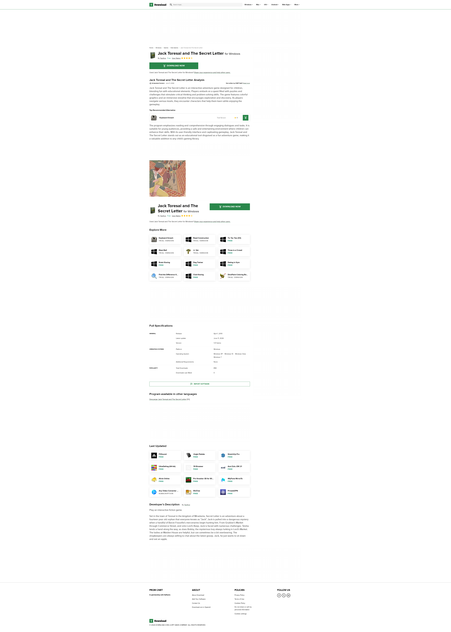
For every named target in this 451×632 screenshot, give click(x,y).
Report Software (201, 384)
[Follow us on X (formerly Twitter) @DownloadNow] (284, 595)
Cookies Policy (240, 603)
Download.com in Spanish (201, 607)
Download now (176, 65)
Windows (248, 5)
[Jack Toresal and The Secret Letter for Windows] (152, 55)
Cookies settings (241, 614)
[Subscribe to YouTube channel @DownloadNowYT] (288, 595)
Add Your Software (199, 599)
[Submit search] (171, 5)
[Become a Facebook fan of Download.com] (279, 595)
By (162, 58)
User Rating (176, 58)
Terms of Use (239, 599)
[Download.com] (157, 5)
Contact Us (196, 603)
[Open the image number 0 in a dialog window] (167, 178)
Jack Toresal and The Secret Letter (199, 53)
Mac (257, 5)
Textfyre (187, 505)
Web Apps (286, 5)
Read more (246, 83)
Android (274, 5)
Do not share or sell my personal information (243, 608)
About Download (198, 595)
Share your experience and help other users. (212, 72)
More (296, 5)
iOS (265, 5)
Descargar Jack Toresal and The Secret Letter (167, 399)
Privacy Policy (239, 595)
